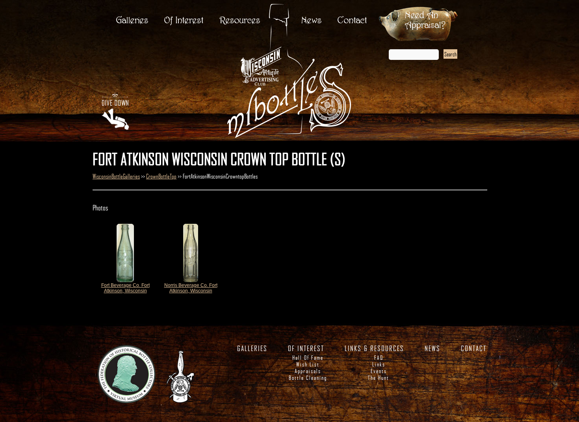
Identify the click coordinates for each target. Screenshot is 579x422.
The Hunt (378, 377)
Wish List (307, 364)
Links (378, 364)
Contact (352, 21)
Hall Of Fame (307, 357)
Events (379, 371)
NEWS (432, 348)
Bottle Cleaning (308, 377)
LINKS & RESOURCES (374, 348)
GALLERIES (252, 348)
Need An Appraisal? (425, 20)
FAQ (378, 357)
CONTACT (473, 348)
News (311, 21)
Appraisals (308, 371)
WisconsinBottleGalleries (116, 176)
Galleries (132, 21)
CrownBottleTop (161, 176)
